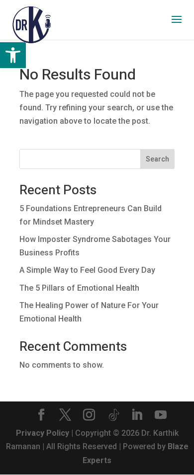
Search (157, 159)
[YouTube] (161, 416)
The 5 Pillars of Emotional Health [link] (79, 288)
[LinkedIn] (137, 416)
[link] (13, 55)
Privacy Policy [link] (42, 433)
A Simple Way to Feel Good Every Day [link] (87, 270)
